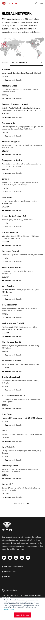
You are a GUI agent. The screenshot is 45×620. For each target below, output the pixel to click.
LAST (28, 504)
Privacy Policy (9, 609)
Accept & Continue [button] (22, 615)
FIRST (17, 504)
